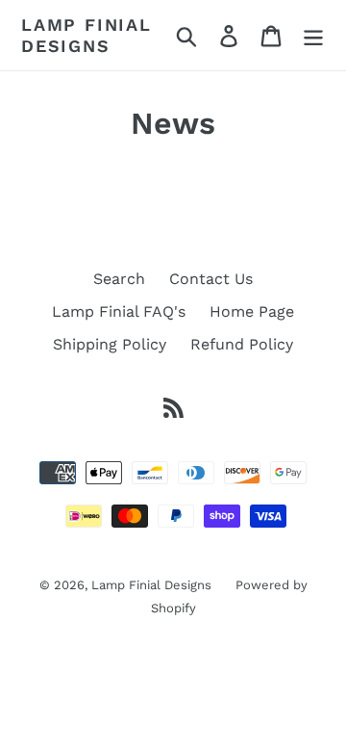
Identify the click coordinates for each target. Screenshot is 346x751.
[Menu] (313, 35)
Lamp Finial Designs (86, 35)
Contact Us (211, 279)
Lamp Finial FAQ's (118, 311)
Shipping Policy (109, 344)
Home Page (252, 311)
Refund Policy (241, 344)
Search (119, 279)
